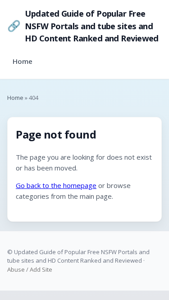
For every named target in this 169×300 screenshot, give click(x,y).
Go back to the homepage (56, 185)
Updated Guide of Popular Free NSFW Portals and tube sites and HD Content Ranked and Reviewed (83, 26)
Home (22, 61)
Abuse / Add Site (29, 269)
